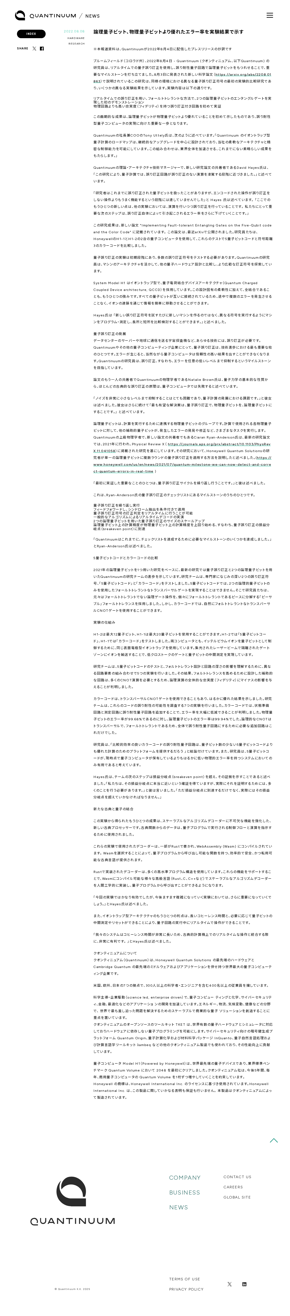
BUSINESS (184, 1192)
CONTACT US (238, 1177)
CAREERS (233, 1187)
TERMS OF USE (184, 1279)
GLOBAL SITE (237, 1197)
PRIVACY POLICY (186, 1289)
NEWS (178, 1207)
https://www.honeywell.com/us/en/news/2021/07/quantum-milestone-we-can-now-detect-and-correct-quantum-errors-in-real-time (182, 464)
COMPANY (185, 1177)
